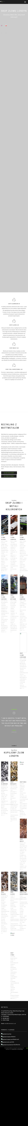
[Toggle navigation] (25, 2)
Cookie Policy (14, 1049)
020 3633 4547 (9, 472)
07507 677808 (9, 476)
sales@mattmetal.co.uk (10, 1023)
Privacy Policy (20, 1049)
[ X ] (27, 1048)
